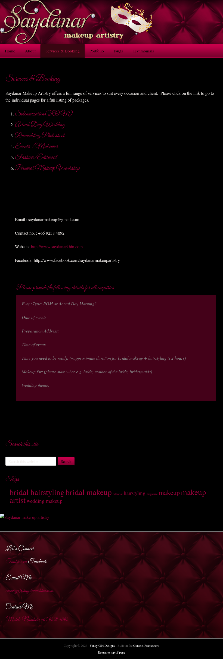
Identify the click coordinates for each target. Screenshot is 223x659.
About (30, 51)
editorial (118, 494)
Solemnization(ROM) (44, 114)
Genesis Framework (146, 645)
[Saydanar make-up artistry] (24, 517)
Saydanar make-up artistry (111, 22)
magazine (152, 494)
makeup (169, 492)
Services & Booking (62, 51)
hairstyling (134, 492)
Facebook (37, 561)
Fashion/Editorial (36, 157)
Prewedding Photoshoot (39, 136)
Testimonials (143, 51)
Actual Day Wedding (40, 125)
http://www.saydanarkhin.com (57, 246)
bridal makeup (89, 492)
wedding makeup (45, 500)
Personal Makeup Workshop (47, 168)
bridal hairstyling (37, 492)
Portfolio (96, 51)
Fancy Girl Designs (102, 645)
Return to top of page (111, 652)
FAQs (118, 51)
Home (10, 51)
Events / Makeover (36, 147)
